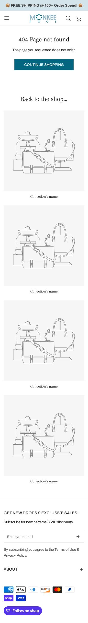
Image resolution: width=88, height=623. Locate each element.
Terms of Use (65, 549)
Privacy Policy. (15, 555)
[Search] (68, 18)
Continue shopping (44, 65)
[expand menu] (7, 18)
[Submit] (78, 536)
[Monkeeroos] (43, 18)
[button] (79, 18)
